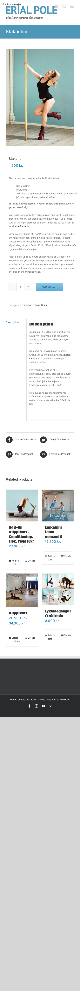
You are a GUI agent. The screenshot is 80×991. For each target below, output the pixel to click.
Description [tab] (12, 322)
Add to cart (50, 287)
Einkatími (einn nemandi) (53, 532)
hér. (31, 404)
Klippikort (27, 305)
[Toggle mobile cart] (56, 6)
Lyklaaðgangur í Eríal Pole (58, 613)
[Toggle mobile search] (64, 6)
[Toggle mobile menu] (72, 6)
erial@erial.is (22, 226)
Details (31, 560)
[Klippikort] (22, 590)
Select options (16, 639)
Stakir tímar (40, 305)
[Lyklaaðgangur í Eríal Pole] (58, 589)
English (7, 4)
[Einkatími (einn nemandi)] (58, 505)
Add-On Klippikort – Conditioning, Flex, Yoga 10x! (21, 534)
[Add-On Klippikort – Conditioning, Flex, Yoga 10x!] (22, 505)
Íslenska (16, 4)
